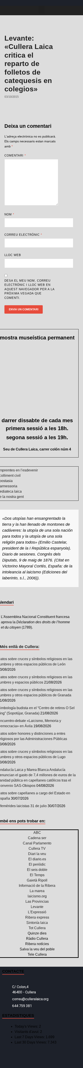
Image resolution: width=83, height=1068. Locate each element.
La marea (37, 891)
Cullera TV (37, 848)
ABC (37, 832)
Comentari (15, 155)
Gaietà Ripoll (37, 880)
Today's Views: (27, 1026)
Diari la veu (37, 854)
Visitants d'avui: (27, 1032)
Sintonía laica (37, 923)
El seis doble (37, 870)
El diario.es (37, 859)
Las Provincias (37, 901)
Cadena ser (37, 838)
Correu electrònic (23, 234)
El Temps (37, 875)
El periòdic (37, 864)
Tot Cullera (37, 928)
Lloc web (12, 255)
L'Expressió (37, 912)
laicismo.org (37, 896)
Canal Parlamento (37, 843)
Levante (37, 907)
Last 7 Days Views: (30, 1037)
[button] (42, 9)
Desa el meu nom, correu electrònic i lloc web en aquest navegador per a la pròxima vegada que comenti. (29, 289)
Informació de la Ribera (37, 885)
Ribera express (37, 917)
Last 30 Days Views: (31, 1042)
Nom (9, 214)
